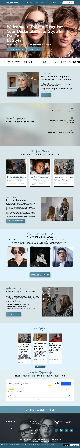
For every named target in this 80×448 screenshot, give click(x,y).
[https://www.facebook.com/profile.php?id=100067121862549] (56, 430)
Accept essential (74, 445)
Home (7, 424)
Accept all (66, 445)
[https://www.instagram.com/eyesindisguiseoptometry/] (61, 430)
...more (20, 359)
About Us (29, 2)
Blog (47, 2)
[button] (24, 349)
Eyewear (36, 2)
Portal (59, 2)
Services (42, 2)
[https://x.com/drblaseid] (66, 430)
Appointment (53, 2)
